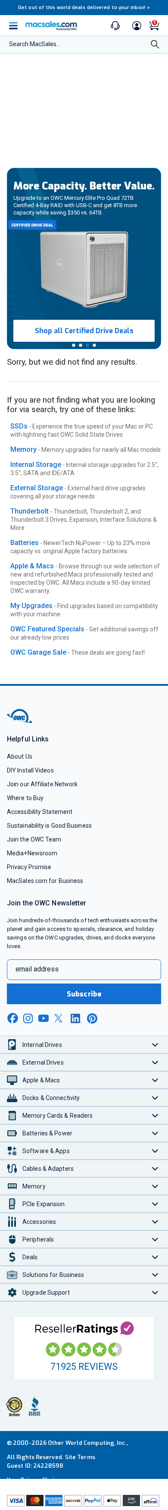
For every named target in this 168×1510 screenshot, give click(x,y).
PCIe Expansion (43, 1204)
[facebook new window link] (12, 1018)
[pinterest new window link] (92, 1018)
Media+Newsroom (32, 853)
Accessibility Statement (39, 811)
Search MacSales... (34, 44)
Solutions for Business (53, 1274)
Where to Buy (25, 797)
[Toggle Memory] (155, 1186)
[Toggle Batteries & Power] (155, 1133)
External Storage (36, 488)
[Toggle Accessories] (155, 1221)
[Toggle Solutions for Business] (155, 1274)
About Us (19, 756)
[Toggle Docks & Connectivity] (155, 1097)
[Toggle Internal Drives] (155, 1044)
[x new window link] (59, 1018)
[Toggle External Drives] (155, 1062)
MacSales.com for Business (45, 880)
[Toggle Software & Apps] (155, 1150)
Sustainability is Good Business (49, 825)
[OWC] (20, 721)
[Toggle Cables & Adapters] (155, 1168)
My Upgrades (31, 606)
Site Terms (80, 1457)
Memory (23, 449)
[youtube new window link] (43, 1018)
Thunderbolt (29, 511)
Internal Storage (35, 464)
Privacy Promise (29, 867)
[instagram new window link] (28, 1018)
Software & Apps (46, 1150)
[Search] (155, 45)
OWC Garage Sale (38, 652)
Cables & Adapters (48, 1168)
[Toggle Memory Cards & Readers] (155, 1115)
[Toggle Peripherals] (155, 1239)
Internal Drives (42, 1044)
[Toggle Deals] (155, 1256)
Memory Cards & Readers (57, 1115)
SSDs (19, 426)
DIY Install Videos (30, 770)
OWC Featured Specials (47, 629)
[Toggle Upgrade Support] (155, 1292)
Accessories (39, 1221)
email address (37, 969)
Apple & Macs (32, 566)
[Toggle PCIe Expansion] (155, 1203)
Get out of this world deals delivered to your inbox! (84, 7)
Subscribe (84, 994)
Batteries (24, 543)
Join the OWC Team (34, 839)
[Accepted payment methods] (84, 1501)
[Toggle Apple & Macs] (155, 1080)
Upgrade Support (46, 1292)
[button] (73, 345)
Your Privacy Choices (35, 1480)
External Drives (43, 1062)
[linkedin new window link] (76, 1018)
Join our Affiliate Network (42, 784)
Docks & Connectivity (51, 1097)
